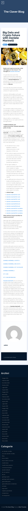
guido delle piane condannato (9, 483)
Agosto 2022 (5, 401)
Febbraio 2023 (5, 396)
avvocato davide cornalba (8, 453)
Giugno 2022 (5, 406)
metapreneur (5, 493)
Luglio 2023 (4, 387)
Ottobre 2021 (5, 424)
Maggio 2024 (5, 378)
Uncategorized (5, 495)
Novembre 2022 (6, 399)
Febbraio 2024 (5, 380)
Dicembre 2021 (5, 420)
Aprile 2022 (4, 410)
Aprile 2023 (4, 394)
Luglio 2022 (4, 403)
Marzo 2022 (5, 413)
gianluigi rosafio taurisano (8, 479)
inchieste (4, 486)
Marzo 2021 (4, 434)
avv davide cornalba (7, 451)
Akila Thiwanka (22, 507)
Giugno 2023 (5, 389)
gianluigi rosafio (6, 476)
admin (6, 345)
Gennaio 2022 (5, 417)
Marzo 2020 (5, 440)
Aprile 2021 (4, 431)
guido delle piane (6, 481)
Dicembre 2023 (6, 382)
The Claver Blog (14, 11)
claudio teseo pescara (7, 465)
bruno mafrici (5, 458)
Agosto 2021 (5, 429)
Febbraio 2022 (5, 415)
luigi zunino (4, 488)
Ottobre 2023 (5, 385)
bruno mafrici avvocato (7, 460)
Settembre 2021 (6, 427)
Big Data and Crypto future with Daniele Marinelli (11, 36)
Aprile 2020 (4, 438)
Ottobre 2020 (5, 436)
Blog (6, 44)
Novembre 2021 (6, 422)
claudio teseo (5, 463)
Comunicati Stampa (7, 467)
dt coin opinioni (5, 472)
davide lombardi (6, 469)
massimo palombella (7, 490)
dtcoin (3, 474)
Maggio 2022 (5, 408)
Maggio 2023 (5, 392)
